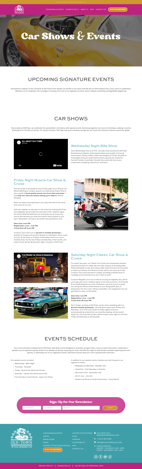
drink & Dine (48, 439)
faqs (74, 436)
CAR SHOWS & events (52, 433)
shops (46, 436)
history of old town (82, 433)
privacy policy (46, 466)
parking (76, 439)
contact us (101, 9)
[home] (19, 9)
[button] (72, 9)
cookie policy (64, 466)
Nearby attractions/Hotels (56, 445)
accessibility (78, 442)
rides (45, 442)
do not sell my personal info (89, 466)
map (92, 9)
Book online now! (118, 9)
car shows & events (55, 9)
